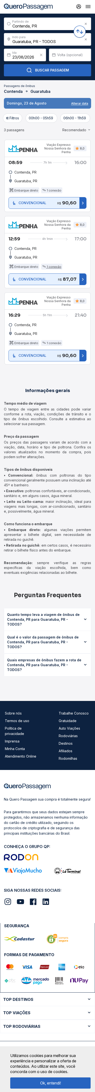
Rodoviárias (68, 736)
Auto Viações (69, 728)
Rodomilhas (68, 758)
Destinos (66, 743)
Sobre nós (13, 713)
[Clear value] (41, 55)
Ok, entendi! (50, 1083)
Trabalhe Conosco (74, 713)
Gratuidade (67, 721)
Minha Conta (15, 749)
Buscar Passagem (52, 70)
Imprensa (12, 741)
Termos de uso (17, 721)
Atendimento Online (20, 756)
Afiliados (65, 751)
